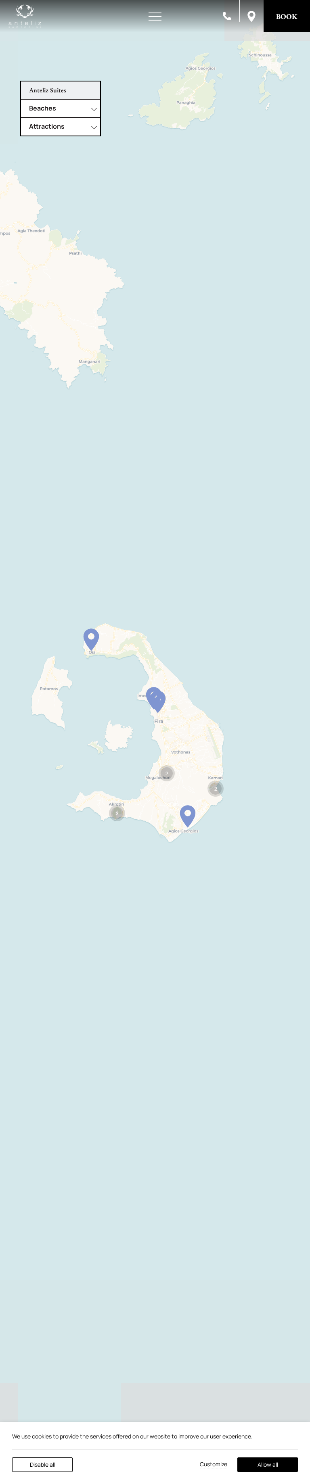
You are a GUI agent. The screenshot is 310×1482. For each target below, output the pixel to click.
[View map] (251, 15)
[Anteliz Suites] (25, 16)
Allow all (268, 1464)
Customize (213, 1464)
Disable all (42, 1464)
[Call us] (227, 15)
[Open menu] (155, 16)
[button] (91, 640)
